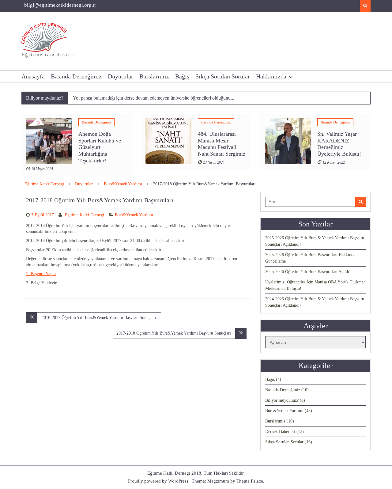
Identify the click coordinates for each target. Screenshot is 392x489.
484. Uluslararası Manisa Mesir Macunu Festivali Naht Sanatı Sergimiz (221, 144)
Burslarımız (154, 76)
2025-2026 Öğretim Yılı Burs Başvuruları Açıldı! (308, 271)
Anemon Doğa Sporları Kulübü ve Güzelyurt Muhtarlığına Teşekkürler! (99, 147)
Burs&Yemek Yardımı (134, 215)
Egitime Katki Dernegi (84, 215)
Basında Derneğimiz (76, 76)
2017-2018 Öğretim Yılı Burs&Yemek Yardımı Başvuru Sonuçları (173, 333)
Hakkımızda (271, 76)
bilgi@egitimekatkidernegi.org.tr (60, 5)
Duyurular (120, 76)
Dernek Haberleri (280, 431)
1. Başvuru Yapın (41, 273)
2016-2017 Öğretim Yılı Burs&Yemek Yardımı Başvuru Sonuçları (99, 317)
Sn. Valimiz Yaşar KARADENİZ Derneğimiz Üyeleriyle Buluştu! (339, 144)
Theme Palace (249, 481)
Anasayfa (33, 76)
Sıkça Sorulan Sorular (222, 76)
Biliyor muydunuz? (282, 400)
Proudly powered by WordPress (158, 481)
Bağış (182, 76)
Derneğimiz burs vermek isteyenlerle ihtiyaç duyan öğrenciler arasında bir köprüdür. (154, 99)
